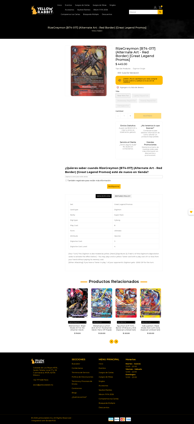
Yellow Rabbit (97, 31)
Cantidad (119, 111)
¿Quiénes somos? (79, 397)
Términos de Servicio (80, 372)
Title (117, 91)
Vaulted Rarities (105, 390)
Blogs (74, 393)
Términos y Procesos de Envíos (82, 382)
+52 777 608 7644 (40, 380)
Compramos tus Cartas (108, 399)
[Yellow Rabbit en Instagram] (35, 389)
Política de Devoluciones (82, 377)
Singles (102, 381)
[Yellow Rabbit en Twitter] (33, 389)
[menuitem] (59, 5)
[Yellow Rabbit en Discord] (37, 389)
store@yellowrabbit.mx (43, 385)
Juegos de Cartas (106, 372)
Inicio (101, 364)
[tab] (104, 196)
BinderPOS (51, 421)
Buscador (76, 364)
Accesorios (103, 386)
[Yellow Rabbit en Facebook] (32, 389)
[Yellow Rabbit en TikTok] (39, 389)
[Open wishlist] (191, 212)
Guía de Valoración (130, 73)
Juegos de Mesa (106, 377)
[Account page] (155, 7)
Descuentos (104, 407)
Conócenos (77, 388)
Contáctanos (77, 368)
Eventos (102, 368)
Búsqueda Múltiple (107, 403)
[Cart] (160, 7)
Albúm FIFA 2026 (106, 394)
